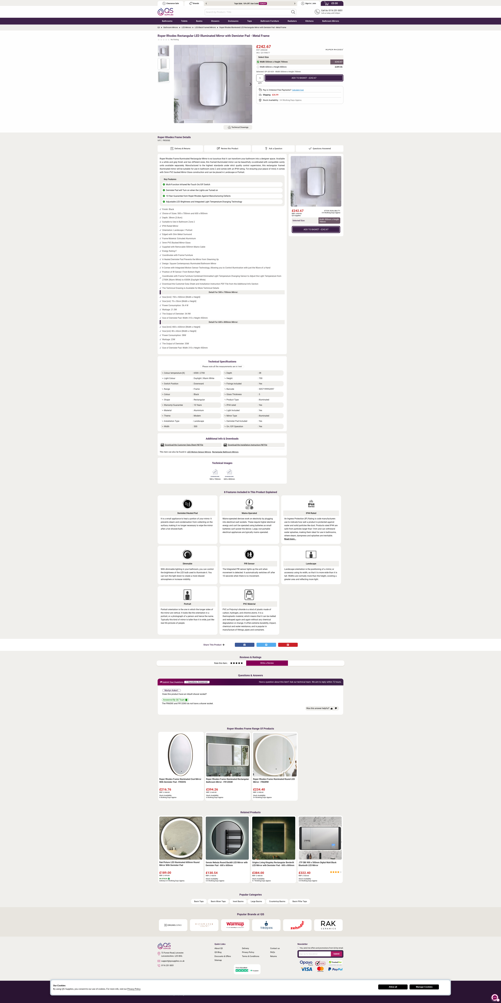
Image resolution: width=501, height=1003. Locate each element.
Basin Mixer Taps (218, 901)
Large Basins (256, 901)
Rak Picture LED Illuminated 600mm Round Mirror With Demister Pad (179, 863)
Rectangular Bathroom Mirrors (225, 452)
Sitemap (218, 960)
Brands (196, 3)
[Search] (293, 12)
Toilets (184, 21)
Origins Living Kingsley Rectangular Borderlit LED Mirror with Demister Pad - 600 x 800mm (273, 864)
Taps (249, 21)
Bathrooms (167, 21)
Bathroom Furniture (270, 21)
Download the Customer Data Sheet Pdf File (184, 445)
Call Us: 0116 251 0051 (332, 10)
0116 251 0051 (167, 965)
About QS (218, 948)
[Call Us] (317, 11)
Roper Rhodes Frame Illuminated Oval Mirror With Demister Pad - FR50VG (180, 780)
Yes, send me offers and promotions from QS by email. (321, 948)
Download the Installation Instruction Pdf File (247, 445)
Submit (336, 954)
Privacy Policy (248, 952)
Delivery (245, 948)
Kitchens (309, 21)
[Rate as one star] (231, 663)
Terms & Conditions (250, 956)
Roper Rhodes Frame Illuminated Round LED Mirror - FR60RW (274, 780)
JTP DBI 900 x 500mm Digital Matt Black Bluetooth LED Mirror (317, 864)
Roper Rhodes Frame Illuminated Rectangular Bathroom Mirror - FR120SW (227, 780)
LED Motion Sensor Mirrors (199, 452)
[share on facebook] (244, 645)
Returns (273, 956)
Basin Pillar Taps (300, 901)
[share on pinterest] (288, 645)
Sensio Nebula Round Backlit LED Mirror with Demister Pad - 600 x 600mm (227, 864)
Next (294, 3)
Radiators (292, 21)
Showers (215, 21)
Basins (199, 21)
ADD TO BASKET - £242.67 (304, 78)
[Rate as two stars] (232, 663)
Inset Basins (238, 901)
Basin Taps (199, 901)
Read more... (290, 539)
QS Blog (217, 952)
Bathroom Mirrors (330, 21)
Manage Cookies (424, 987)
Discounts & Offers (222, 956)
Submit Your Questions (172, 682)
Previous (206, 3)
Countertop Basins (277, 901)
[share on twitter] (266, 645)
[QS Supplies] (165, 11)
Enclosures (233, 21)
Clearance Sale (172, 3)
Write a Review (267, 663)
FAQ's (272, 952)
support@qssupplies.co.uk (172, 961)
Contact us (275, 948)
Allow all (393, 987)
